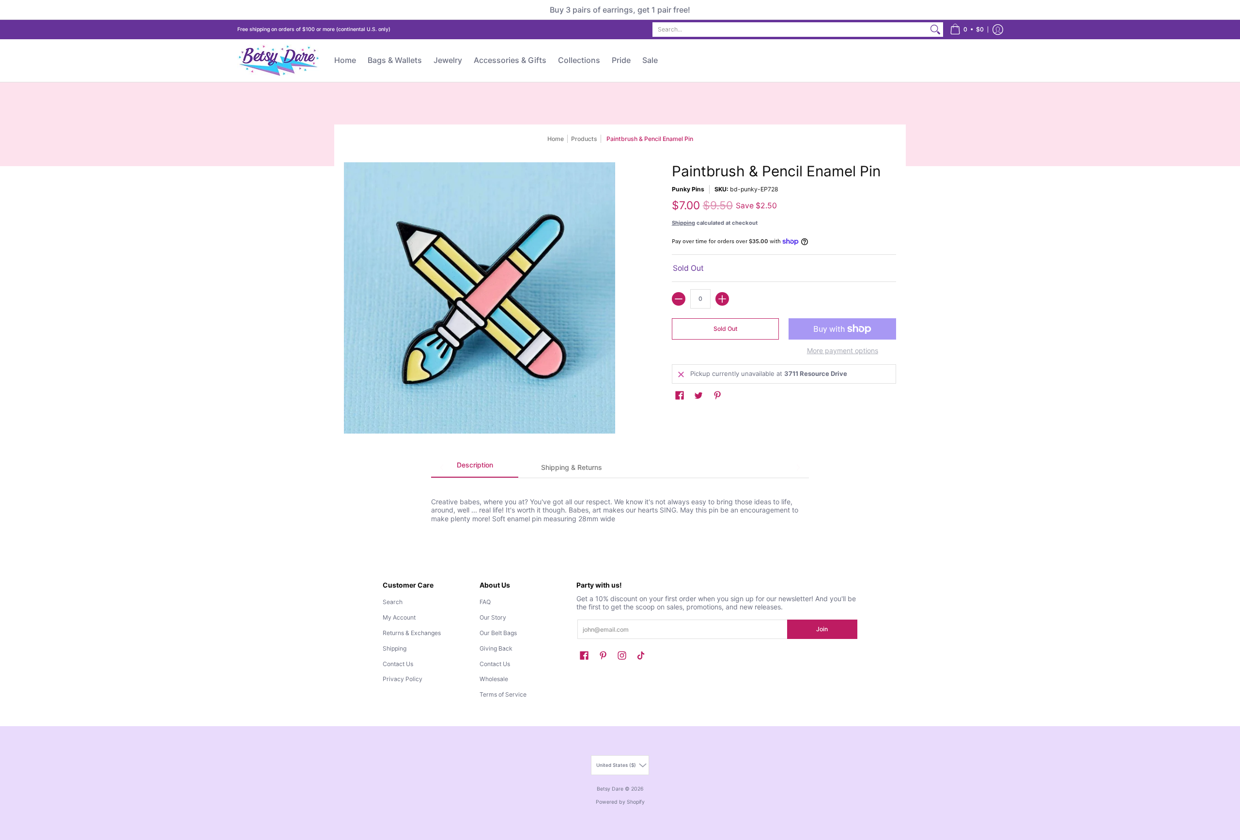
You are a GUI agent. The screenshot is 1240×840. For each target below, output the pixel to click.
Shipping (683, 222)
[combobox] (790, 29)
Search (393, 602)
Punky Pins (688, 189)
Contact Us (398, 664)
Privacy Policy (402, 679)
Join (822, 629)
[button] (967, 29)
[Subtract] (678, 299)
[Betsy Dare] (278, 60)
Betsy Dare (610, 789)
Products (584, 138)
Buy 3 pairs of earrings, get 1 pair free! (620, 10)
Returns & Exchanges (412, 633)
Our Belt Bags (498, 633)
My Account (399, 617)
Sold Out (725, 328)
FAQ (485, 602)
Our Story (493, 617)
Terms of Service (503, 694)
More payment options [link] (842, 350)
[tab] (474, 468)
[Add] (722, 299)
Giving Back (496, 648)
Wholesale (494, 679)
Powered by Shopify (620, 802)
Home (555, 138)
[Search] (935, 29)
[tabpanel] (620, 500)
